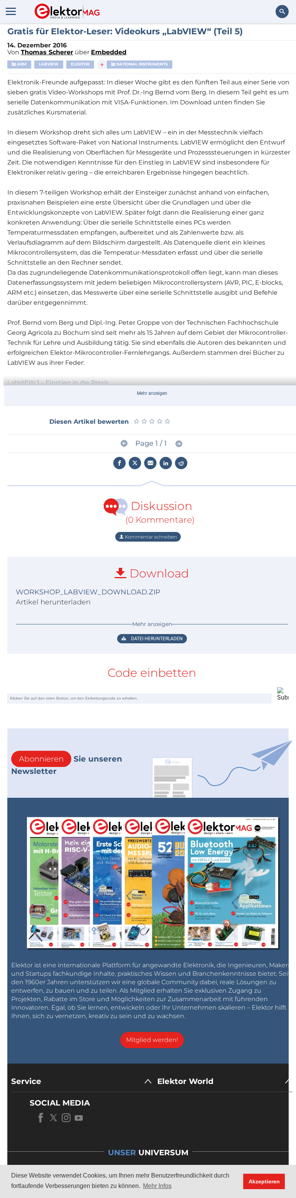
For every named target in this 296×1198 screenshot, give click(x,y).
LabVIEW (49, 64)
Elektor (80, 64)
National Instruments (141, 64)
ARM (21, 64)
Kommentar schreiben (150, 537)
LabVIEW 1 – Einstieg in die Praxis (58, 382)
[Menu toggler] (11, 11)
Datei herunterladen (156, 638)
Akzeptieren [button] (264, 1181)
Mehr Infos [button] (157, 1186)
